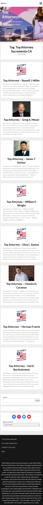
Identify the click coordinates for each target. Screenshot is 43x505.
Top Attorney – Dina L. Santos (21, 244)
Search (5, 397)
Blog (3, 451)
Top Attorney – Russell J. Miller (21, 80)
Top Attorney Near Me (9, 439)
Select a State (8, 422)
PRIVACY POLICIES (8, 447)
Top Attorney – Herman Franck (21, 326)
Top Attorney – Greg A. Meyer (21, 119)
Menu (3, 3)
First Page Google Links (9, 443)
